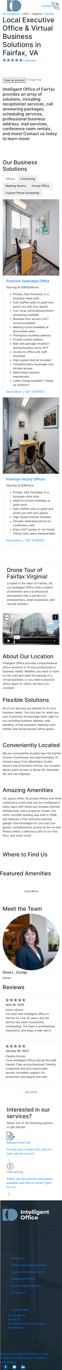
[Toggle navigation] (5, 6)
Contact (46, 6)
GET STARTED (35, 391)
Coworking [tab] (28, 178)
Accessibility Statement (15, 1353)
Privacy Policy (9, 1358)
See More (31, 1092)
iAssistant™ (18, 1258)
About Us (14, 1319)
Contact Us (18, 1292)
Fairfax (49, 13)
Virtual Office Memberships (29, 1265)
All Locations (11, 13)
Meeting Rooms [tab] (16, 185)
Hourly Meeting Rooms (26, 1285)
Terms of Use (39, 1353)
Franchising (15, 1327)
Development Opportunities (26, 1323)
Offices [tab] (10, 178)
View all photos (14, 80)
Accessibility (8, 1362)
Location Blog (20, 1309)
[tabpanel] (31, 372)
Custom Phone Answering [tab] (22, 193)
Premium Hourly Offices (25, 479)
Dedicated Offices (23, 1278)
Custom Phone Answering (28, 1272)
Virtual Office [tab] (40, 185)
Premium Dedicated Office (27, 281)
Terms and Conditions (32, 1358)
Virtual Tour (34, 79)
